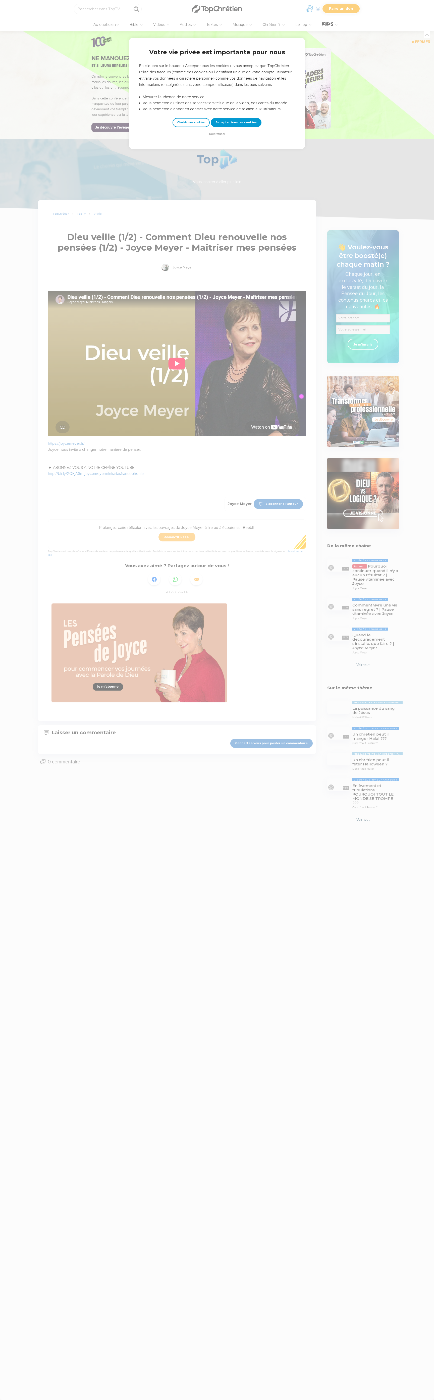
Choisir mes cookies (191, 122)
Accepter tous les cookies (236, 122)
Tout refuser (217, 134)
